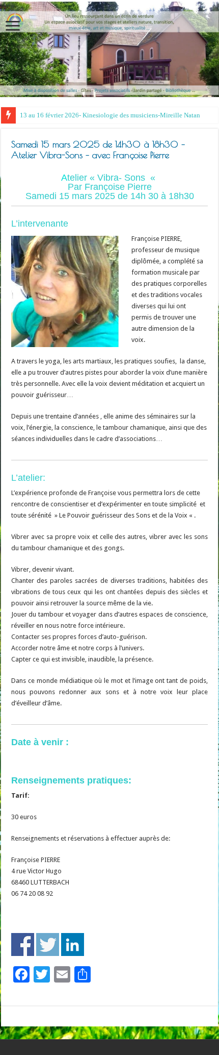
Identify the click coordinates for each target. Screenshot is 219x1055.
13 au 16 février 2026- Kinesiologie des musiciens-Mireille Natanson (115, 115)
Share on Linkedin (72, 944)
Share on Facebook (22, 944)
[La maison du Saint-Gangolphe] (109, 49)
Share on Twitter (47, 944)
